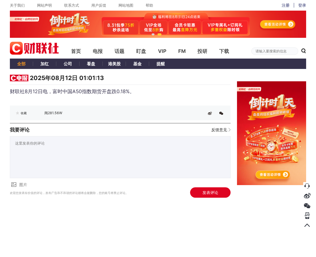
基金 (137, 63)
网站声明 (44, 5)
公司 (68, 63)
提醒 (161, 63)
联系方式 (71, 5)
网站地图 (125, 5)
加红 (44, 63)
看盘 (91, 63)
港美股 (114, 63)
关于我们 (17, 5)
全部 (21, 63)
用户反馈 (98, 5)
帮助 (149, 5)
